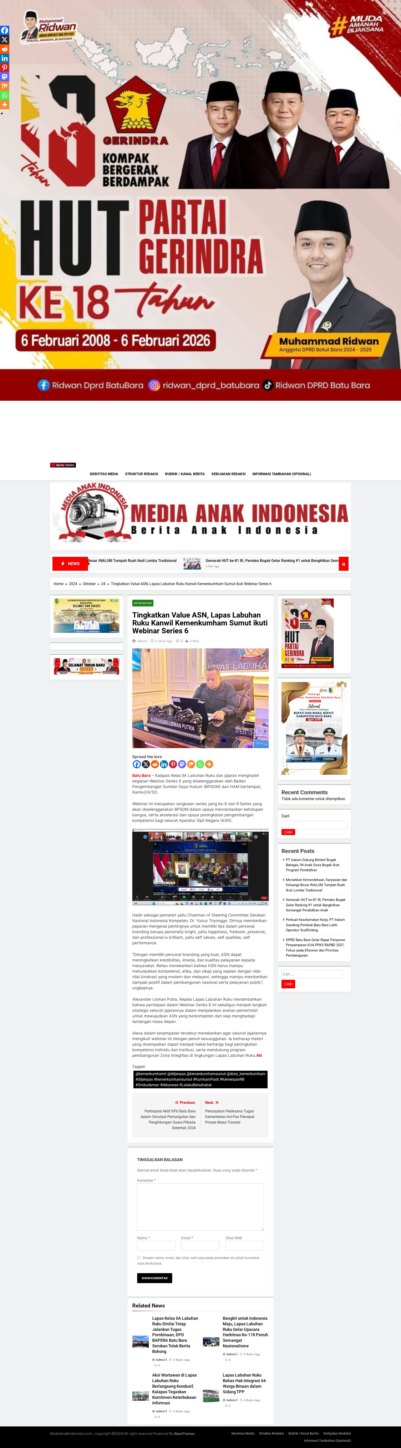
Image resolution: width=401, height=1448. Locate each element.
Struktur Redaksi (141, 474)
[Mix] (191, 764)
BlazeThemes (184, 1433)
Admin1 (142, 641)
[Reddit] (155, 764)
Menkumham (143, 603)
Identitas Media (104, 474)
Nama (143, 1238)
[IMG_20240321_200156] (200, 516)
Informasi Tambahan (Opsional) (281, 474)
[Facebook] (137, 764)
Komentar (146, 1180)
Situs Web (234, 1238)
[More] (209, 764)
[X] (146, 764)
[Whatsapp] (200, 764)
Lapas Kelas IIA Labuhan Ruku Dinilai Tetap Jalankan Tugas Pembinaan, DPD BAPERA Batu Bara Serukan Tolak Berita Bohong (175, 1335)
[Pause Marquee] (344, 564)
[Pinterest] (173, 764)
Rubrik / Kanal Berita (185, 474)
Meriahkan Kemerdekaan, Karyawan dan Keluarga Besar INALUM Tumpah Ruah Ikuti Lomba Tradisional (316, 885)
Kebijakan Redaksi (229, 474)
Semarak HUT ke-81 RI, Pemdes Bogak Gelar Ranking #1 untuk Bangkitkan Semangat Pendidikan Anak (146, 560)
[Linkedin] (164, 764)
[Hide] (2, 113)
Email (187, 1238)
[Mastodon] (182, 764)
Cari (285, 816)
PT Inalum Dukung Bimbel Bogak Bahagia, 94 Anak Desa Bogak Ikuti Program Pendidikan (313, 865)
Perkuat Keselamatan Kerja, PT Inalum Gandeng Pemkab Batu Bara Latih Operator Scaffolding (315, 925)
